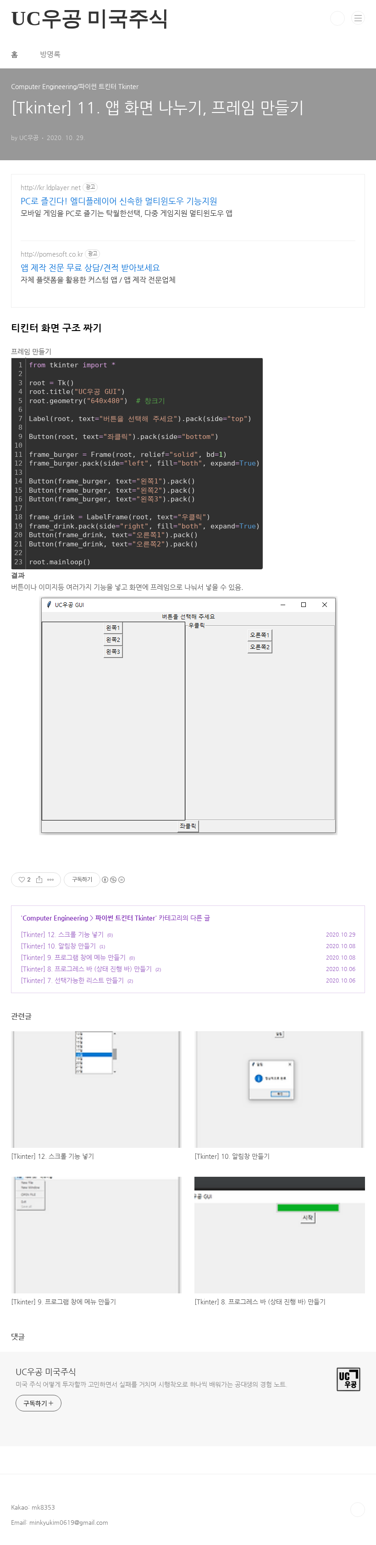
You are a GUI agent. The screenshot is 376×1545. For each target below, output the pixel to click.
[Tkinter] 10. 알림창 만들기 (58, 945)
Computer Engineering (55, 917)
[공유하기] (39, 880)
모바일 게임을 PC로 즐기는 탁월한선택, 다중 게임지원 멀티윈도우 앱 (126, 213)
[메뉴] (358, 18)
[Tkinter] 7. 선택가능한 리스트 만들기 (72, 980)
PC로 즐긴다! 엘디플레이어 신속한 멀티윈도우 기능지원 (119, 201)
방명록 (50, 54)
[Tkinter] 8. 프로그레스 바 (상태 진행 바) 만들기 (86, 968)
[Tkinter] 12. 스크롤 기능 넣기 (62, 934)
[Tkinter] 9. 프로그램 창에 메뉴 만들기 (73, 957)
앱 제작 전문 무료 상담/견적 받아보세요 (90, 267)
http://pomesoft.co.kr (52, 254)
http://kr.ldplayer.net (51, 187)
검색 (337, 18)
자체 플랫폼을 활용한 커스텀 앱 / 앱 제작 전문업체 (98, 279)
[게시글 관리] (50, 880)
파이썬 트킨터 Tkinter (125, 917)
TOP (357, 1509)
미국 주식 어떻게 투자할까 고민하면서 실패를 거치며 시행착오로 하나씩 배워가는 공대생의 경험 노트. (152, 1384)
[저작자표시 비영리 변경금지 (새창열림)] (112, 879)
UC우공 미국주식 (46, 1371)
